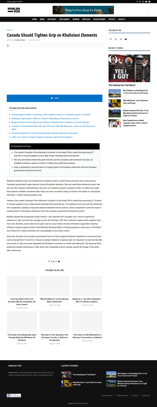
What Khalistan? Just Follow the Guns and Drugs (135, 101)
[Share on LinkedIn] (54, 261)
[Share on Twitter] (51, 261)
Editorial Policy (122, 395)
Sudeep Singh (20, 40)
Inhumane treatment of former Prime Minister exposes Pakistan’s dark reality (45, 133)
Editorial (52, 19)
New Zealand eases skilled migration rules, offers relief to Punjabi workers (135, 123)
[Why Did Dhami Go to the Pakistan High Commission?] (54, 286)
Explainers (64, 19)
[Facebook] (137, 2)
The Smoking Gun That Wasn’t (122, 85)
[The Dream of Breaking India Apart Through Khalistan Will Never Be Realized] (22, 321)
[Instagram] (143, 2)
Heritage (86, 19)
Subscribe (146, 395)
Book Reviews (99, 19)
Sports (111, 19)
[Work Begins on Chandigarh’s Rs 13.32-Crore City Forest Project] (115, 93)
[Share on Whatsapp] (56, 261)
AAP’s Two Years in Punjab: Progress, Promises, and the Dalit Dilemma (42, 137)
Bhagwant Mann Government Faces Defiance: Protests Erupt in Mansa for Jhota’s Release (50, 122)
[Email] (149, 2)
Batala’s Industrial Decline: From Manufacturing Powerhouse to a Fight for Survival (135, 113)
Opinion (75, 19)
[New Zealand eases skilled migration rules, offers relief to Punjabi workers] (115, 123)
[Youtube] (146, 2)
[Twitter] (140, 2)
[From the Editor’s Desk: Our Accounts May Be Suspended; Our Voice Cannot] (22, 286)
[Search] (149, 10)
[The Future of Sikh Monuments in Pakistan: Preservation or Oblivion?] (87, 321)
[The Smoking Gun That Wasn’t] (129, 68)
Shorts (121, 19)
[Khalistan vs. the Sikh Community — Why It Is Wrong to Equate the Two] (87, 286)
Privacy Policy (107, 395)
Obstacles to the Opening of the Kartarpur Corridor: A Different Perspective (54, 337)
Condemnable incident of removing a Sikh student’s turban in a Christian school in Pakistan (51, 114)
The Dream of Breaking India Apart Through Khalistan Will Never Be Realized (21, 337)
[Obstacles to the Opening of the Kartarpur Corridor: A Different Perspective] (54, 321)
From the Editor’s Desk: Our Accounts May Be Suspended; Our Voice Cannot (22, 302)
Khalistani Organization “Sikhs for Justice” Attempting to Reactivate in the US (45, 118)
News (42, 19)
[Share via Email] (59, 261)
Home (34, 19)
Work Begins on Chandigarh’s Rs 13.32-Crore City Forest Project (135, 91)
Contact (135, 395)
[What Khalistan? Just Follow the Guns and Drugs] (115, 103)
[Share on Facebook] (48, 261)
